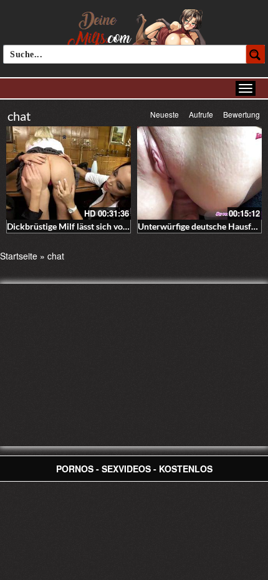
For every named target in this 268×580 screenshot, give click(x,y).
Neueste (164, 114)
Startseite (18, 256)
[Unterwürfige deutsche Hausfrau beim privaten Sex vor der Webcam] (199, 173)
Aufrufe (201, 114)
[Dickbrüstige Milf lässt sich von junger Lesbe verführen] (68, 173)
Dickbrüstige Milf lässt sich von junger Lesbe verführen (113, 226)
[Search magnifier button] (255, 54)
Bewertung (241, 114)
